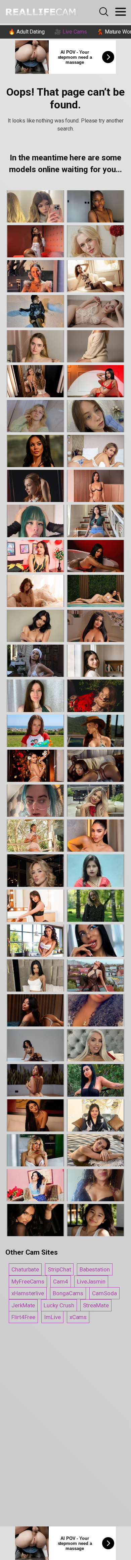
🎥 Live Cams (70, 32)
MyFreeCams (27, 1281)
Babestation (95, 1269)
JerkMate (23, 1305)
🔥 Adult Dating (26, 32)
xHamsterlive (27, 1293)
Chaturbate (25, 1269)
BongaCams (68, 1293)
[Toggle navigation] (120, 12)
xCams (78, 1317)
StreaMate (96, 1305)
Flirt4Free (23, 1317)
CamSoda (104, 1293)
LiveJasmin (91, 1281)
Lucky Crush (59, 1305)
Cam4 (60, 1281)
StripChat (59, 1269)
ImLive (52, 1317)
